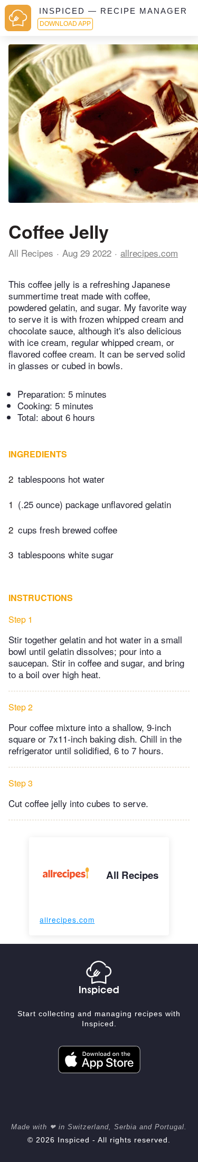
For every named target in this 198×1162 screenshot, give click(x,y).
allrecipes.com (149, 252)
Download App (65, 23)
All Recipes (30, 252)
